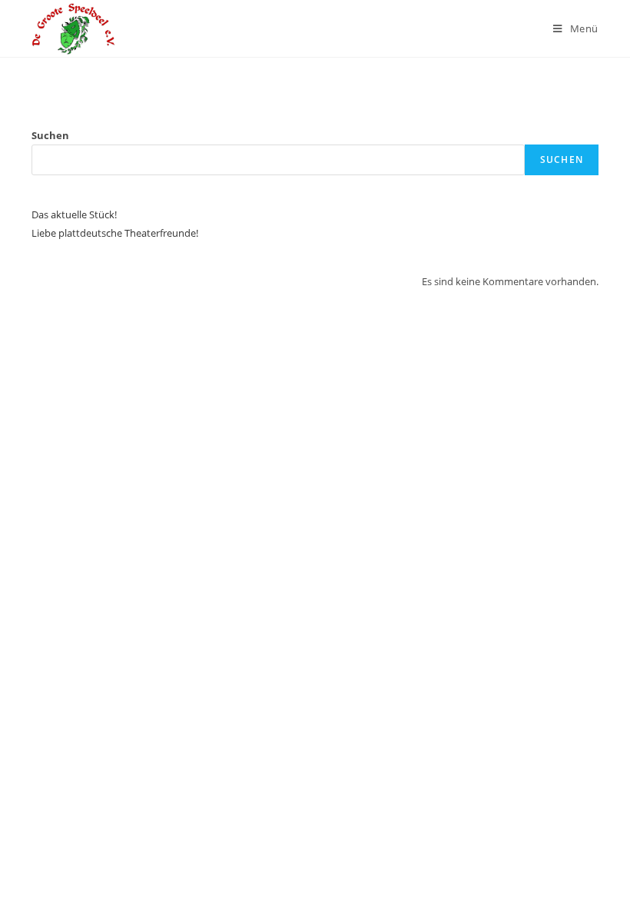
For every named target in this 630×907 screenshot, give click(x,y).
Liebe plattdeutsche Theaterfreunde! (115, 233)
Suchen (50, 135)
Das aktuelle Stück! (74, 214)
